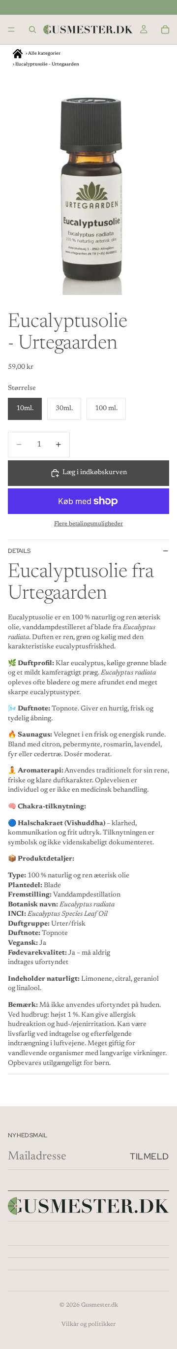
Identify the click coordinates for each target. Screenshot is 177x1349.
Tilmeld (149, 1156)
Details (19, 551)
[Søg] (32, 29)
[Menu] (11, 29)
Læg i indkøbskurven (94, 472)
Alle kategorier (44, 53)
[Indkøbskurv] (165, 29)
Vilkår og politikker (88, 1324)
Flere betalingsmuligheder (88, 524)
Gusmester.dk (99, 1305)
